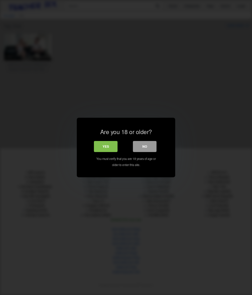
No (144, 146)
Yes (106, 146)
